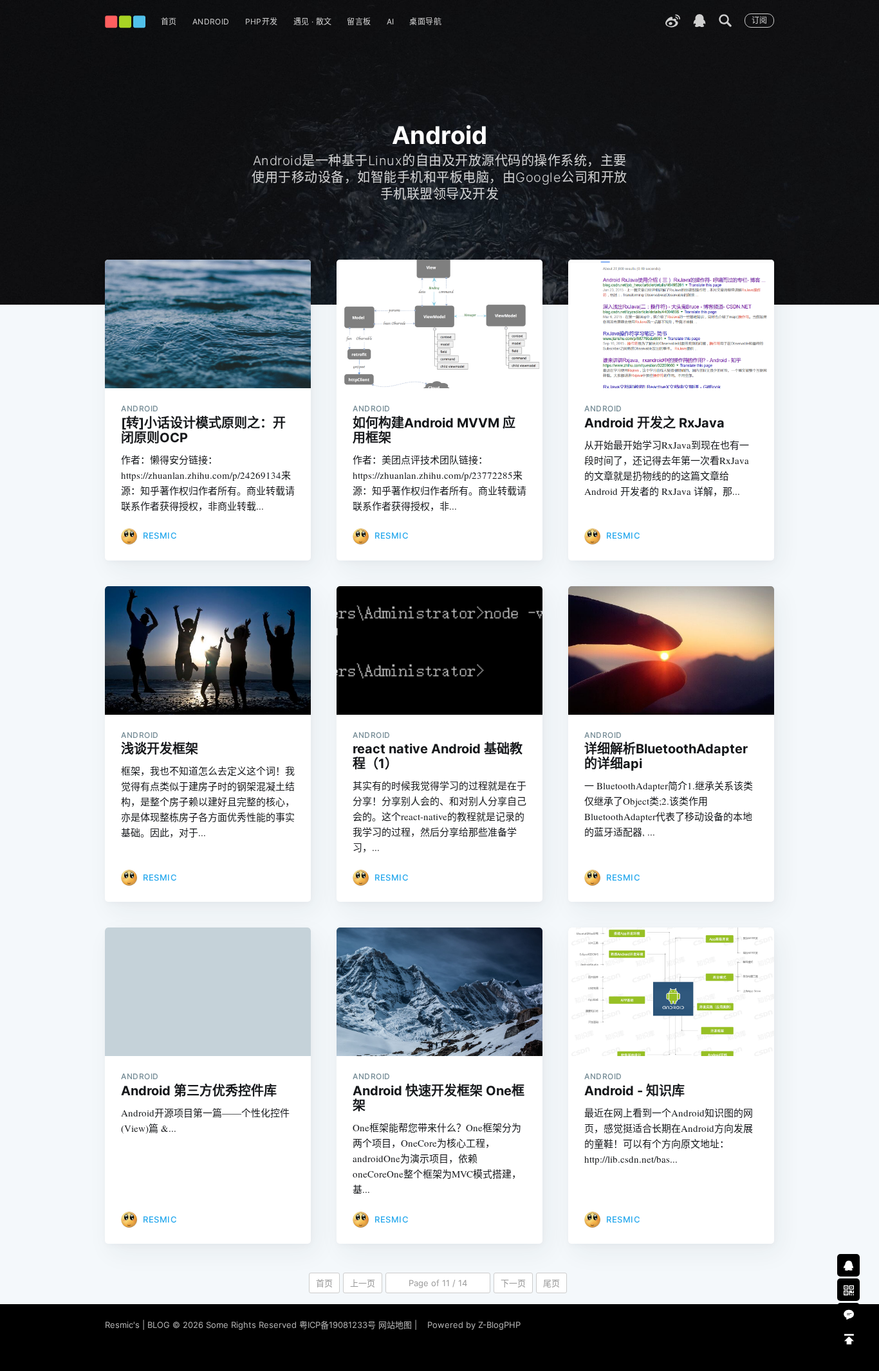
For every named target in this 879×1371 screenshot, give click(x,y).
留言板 (359, 21)
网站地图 (395, 1325)
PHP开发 (261, 21)
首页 (169, 21)
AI (390, 21)
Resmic (160, 535)
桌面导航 (425, 21)
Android (211, 21)
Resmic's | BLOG (138, 1325)
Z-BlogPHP (499, 1325)
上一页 (362, 1283)
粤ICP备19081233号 (337, 1325)
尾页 (551, 1283)
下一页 (513, 1283)
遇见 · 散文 (312, 21)
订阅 (759, 20)
